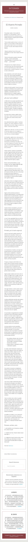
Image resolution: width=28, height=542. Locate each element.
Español (21, 484)
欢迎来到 (19, 506)
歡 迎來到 (19, 528)
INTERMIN (14, 8)
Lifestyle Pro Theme (15, 535)
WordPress (16, 536)
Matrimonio (11, 445)
